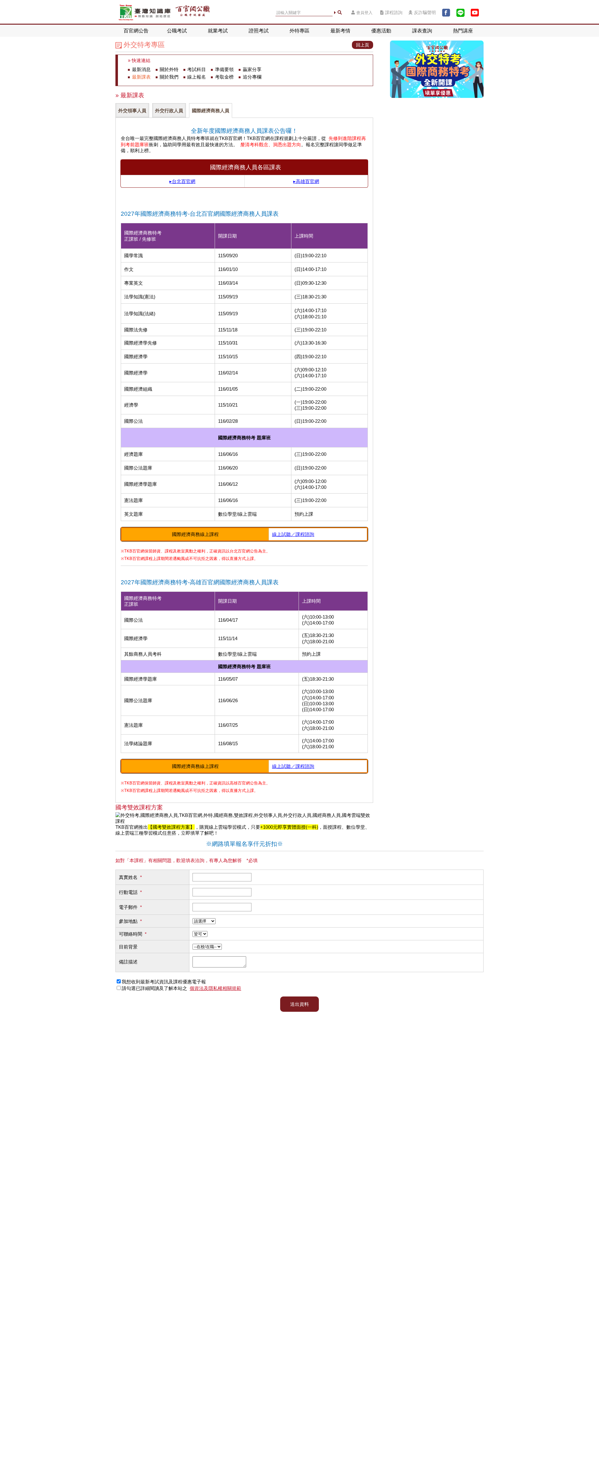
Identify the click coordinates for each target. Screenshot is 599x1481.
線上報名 (196, 77)
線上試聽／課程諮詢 (293, 534)
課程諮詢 (393, 12)
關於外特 (169, 69)
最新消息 (141, 69)
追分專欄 (252, 77)
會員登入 (364, 12)
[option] (133, 110)
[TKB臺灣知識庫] (145, 13)
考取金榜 (224, 77)
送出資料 (299, 1004)
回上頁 (362, 44)
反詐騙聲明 (425, 12)
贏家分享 (252, 69)
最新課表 (141, 77)
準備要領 (224, 69)
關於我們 (169, 77)
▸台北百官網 (182, 181)
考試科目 (196, 69)
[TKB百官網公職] (192, 12)
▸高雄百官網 (306, 181)
